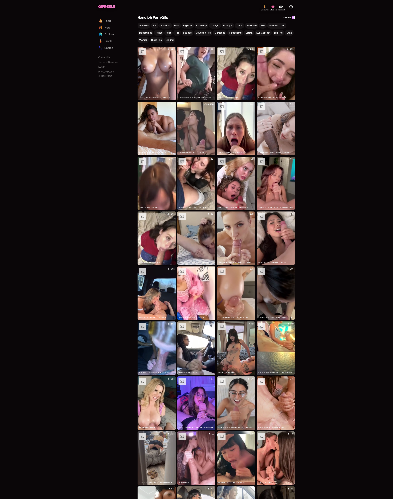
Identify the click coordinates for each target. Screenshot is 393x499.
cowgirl (215, 25)
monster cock (277, 25)
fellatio (187, 32)
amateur (144, 25)
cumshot (220, 32)
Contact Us (104, 57)
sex (263, 25)
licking (170, 40)
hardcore (252, 25)
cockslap (201, 25)
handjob (165, 25)
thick (239, 25)
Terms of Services (107, 62)
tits (177, 32)
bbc (155, 25)
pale (176, 25)
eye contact (263, 32)
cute (289, 32)
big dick (187, 25)
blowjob (227, 25)
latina (248, 32)
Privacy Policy (106, 71)
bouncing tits (203, 32)
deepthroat (145, 32)
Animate (286, 17)
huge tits (156, 40)
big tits (278, 32)
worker (143, 40)
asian (159, 32)
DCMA (101, 66)
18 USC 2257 (105, 76)
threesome (235, 32)
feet (168, 32)
